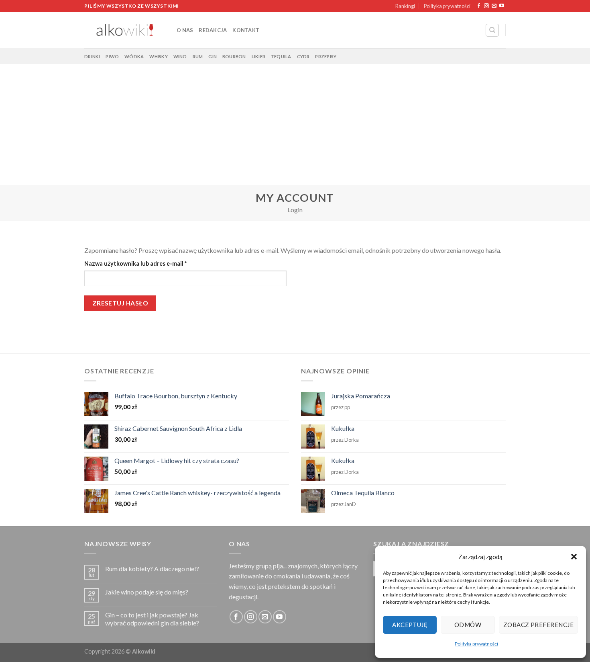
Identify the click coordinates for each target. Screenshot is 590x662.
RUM (198, 56)
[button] (574, 557)
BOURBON (234, 56)
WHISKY (158, 56)
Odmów (467, 624)
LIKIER (258, 56)
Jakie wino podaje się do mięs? (146, 592)
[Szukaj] (492, 30)
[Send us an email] (494, 6)
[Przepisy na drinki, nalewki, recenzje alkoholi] (124, 30)
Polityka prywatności (476, 644)
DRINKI (92, 56)
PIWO (112, 56)
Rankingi (405, 6)
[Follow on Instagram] (486, 6)
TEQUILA (281, 56)
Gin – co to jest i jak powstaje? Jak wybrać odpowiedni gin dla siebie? (152, 618)
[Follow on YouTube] (501, 6)
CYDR (303, 56)
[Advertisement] (295, 124)
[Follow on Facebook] (478, 6)
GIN (212, 56)
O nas (185, 30)
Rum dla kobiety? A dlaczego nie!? (152, 568)
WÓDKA (134, 56)
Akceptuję (409, 624)
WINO (180, 56)
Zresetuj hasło (120, 303)
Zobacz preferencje (538, 624)
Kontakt (245, 30)
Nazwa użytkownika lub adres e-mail (150, 263)
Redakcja (213, 30)
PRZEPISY (325, 56)
